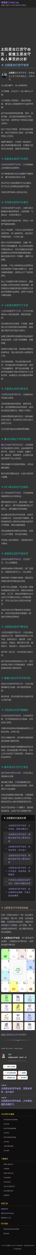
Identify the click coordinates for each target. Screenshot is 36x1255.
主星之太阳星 (11, 1066)
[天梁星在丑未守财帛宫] (18, 1006)
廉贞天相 (5, 445)
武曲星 (4, 164)
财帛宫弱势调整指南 (10, 1128)
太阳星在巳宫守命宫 (14, 1034)
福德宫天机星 (18, 1027)
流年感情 (6, 1150)
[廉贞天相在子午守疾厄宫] (29, 1006)
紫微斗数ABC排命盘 (7, 1213)
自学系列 (23, 1077)
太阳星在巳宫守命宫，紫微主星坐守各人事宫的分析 (19, 837)
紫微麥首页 (4, 1209)
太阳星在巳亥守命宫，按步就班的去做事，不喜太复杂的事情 (19, 892)
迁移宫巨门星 (6, 1018)
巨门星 (4, 493)
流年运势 (6, 1124)
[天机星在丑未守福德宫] (18, 1024)
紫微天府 (5, 684)
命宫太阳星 (6, 1000)
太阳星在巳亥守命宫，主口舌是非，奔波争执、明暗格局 (19, 871)
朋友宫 (18, 559)
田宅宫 (20, 684)
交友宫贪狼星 (18, 1018)
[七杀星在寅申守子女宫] (6, 1006)
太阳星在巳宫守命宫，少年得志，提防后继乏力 (19, 827)
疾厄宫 (20, 445)
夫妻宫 (18, 208)
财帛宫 (18, 394)
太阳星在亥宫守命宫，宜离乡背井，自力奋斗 (19, 848)
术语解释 (6, 1169)
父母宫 (18, 773)
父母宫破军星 (30, 1027)
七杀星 (4, 311)
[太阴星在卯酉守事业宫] (29, 1015)
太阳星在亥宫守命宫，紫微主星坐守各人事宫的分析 (19, 858)
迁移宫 (18, 493)
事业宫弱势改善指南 (10, 1137)
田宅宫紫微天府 (6, 1027)
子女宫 (18, 311)
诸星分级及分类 (8, 1173)
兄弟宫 (18, 164)
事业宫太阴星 (30, 1018)
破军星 (4, 773)
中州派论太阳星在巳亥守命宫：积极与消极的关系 (19, 882)
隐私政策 (6, 1233)
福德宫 (18, 715)
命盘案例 (6, 1195)
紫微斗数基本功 (8, 1164)
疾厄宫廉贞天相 (29, 1009)
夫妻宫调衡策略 (8, 1146)
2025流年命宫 (11, 1073)
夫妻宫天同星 (30, 1000)
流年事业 (6, 1141)
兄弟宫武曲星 (18, 1000)
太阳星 (24, 1073)
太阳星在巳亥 (11, 1077)
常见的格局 (7, 1177)
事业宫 (18, 632)
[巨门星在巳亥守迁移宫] (6, 1015)
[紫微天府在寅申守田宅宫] (6, 1024)
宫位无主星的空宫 (9, 1186)
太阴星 (4, 632)
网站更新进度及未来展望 (11, 1229)
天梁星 (4, 394)
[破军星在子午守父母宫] (29, 1024)
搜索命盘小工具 (6, 1218)
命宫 (25, 73)
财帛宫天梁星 (18, 1009)
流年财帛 (6, 1133)
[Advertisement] (18, 27)
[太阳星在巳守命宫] (6, 996)
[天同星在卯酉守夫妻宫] (29, 996)
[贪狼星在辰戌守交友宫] (18, 1015)
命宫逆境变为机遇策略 (11, 1119)
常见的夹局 (7, 1182)
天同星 (4, 208)
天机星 (4, 715)
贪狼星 (4, 559)
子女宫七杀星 (6, 1009)
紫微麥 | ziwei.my (10, 2)
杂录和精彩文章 (8, 1191)
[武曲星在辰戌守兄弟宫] (18, 996)
